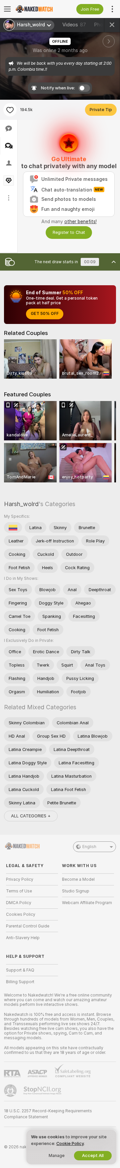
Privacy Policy (19, 879)
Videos (74, 25)
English (89, 846)
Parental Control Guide (27, 926)
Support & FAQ (20, 970)
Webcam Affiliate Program (87, 902)
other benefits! (80, 221)
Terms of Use (19, 891)
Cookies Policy (20, 914)
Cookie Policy (70, 1143)
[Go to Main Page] (37, 9)
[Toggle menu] (7, 9)
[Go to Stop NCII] (43, 1091)
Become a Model (78, 879)
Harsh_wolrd (21, 503)
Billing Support (20, 982)
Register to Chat (69, 232)
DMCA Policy (18, 902)
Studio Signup (75, 891)
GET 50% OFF (45, 313)
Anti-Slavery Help (23, 937)
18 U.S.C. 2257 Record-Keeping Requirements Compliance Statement (48, 1114)
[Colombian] (13, 527)
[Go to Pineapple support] (11, 1090)
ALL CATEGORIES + (31, 815)
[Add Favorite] (10, 109)
